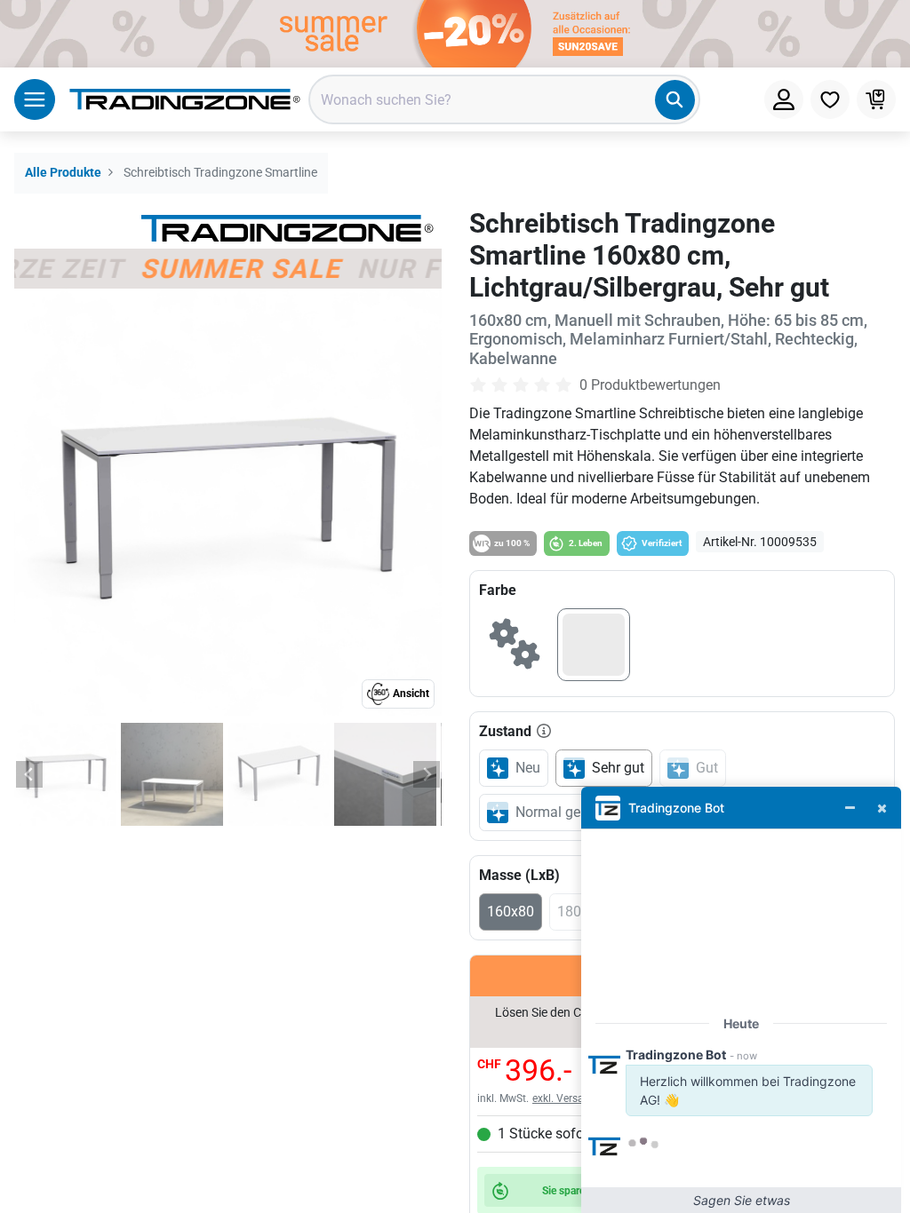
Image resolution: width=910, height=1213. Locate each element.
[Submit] (675, 100)
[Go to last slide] (29, 774)
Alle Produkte (63, 172)
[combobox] (504, 99)
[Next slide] (426, 774)
